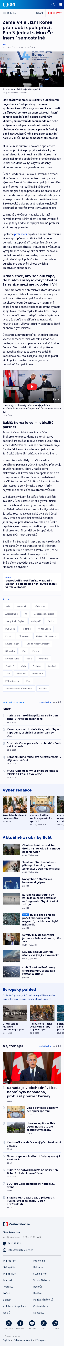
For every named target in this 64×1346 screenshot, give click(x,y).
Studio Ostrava (41, 1280)
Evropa (35, 651)
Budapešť (36, 621)
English (6, 1340)
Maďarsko (27, 628)
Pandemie (43, 658)
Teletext (7, 1280)
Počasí (6, 1293)
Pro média (39, 1260)
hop (4, 44)
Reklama (38, 1267)
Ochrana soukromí (22, 1340)
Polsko (8, 636)
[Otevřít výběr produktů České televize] (60, 4)
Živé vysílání (9, 1267)
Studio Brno (40, 1273)
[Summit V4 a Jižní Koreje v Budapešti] (32, 69)
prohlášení (20, 234)
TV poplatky (9, 1273)
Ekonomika (22, 606)
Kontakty (38, 1312)
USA (24, 651)
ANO (7, 673)
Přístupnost (41, 1340)
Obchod (52, 666)
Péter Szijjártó (12, 681)
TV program (9, 1260)
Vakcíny (43, 688)
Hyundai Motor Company (38, 643)
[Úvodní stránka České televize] (16, 1224)
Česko (51, 621)
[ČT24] (9, 4)
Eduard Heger (12, 643)
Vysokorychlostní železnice (18, 688)
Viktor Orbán (44, 628)
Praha (29, 658)
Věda (23, 666)
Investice (21, 673)
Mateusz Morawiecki (46, 636)
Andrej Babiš (11, 613)
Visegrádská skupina (44, 613)
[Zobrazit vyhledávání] (53, 4)
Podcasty (8, 1286)
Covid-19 (9, 666)
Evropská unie (12, 658)
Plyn (28, 681)
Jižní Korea (39, 606)
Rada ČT (38, 1286)
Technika (37, 666)
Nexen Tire (37, 673)
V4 (26, 613)
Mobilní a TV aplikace (14, 1306)
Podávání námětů (43, 1299)
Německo (10, 651)
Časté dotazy (40, 1306)
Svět (7, 606)
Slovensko (24, 636)
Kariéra (37, 1293)
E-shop (7, 1299)
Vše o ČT (7, 1312)
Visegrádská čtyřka (14, 621)
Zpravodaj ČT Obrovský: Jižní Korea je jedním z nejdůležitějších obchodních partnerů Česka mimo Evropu (32, 407)
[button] (32, 386)
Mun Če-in (10, 628)
